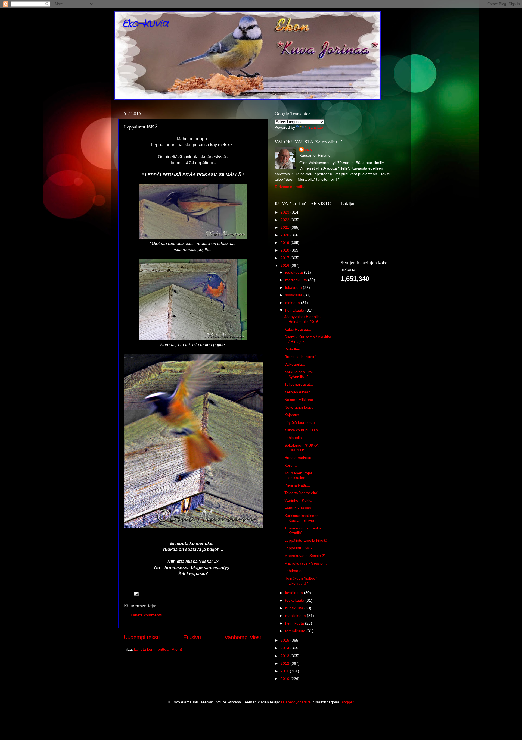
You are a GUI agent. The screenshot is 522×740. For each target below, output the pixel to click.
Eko (308, 150)
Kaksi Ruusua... (297, 329)
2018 (285, 250)
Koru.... (290, 465)
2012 (285, 663)
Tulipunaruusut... (298, 384)
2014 (285, 648)
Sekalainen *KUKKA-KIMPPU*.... (302, 447)
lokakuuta (294, 287)
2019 (285, 242)
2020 (285, 235)
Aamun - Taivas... (299, 508)
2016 (285, 265)
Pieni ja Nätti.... (297, 485)
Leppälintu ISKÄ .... (300, 548)
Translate (315, 127)
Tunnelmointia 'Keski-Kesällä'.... (302, 530)
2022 (285, 220)
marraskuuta (296, 280)
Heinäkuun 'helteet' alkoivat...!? (300, 580)
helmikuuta (295, 623)
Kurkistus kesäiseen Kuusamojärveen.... (303, 517)
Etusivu (192, 637)
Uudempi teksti (142, 637)
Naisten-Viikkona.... (301, 399)
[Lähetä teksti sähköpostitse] (136, 593)
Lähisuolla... (294, 437)
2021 (285, 227)
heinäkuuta (295, 310)
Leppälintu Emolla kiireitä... (307, 540)
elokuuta (293, 302)
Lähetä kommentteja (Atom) (158, 649)
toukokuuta (295, 600)
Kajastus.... (293, 415)
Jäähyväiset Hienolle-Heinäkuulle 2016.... (303, 319)
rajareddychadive (296, 702)
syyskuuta (294, 295)
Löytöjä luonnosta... (301, 422)
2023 (285, 212)
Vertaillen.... (294, 349)
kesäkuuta (294, 593)
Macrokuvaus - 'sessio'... (305, 563)
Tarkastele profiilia (290, 186)
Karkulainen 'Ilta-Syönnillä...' (298, 374)
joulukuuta (294, 272)
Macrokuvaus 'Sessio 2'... (306, 555)
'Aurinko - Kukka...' (300, 500)
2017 (285, 258)
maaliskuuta (296, 615)
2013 (285, 656)
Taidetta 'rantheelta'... (302, 493)
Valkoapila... (294, 364)
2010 (285, 678)
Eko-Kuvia (145, 24)
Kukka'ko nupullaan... (302, 430)
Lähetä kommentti (146, 615)
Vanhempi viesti (243, 637)
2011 (285, 671)
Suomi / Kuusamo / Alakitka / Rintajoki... (307, 339)
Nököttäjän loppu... (300, 407)
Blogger (346, 702)
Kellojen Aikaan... (299, 392)
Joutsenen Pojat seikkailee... (298, 475)
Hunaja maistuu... (299, 458)
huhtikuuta (294, 608)
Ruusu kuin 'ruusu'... (301, 357)
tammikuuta (295, 631)
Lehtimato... (294, 571)
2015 (285, 640)
